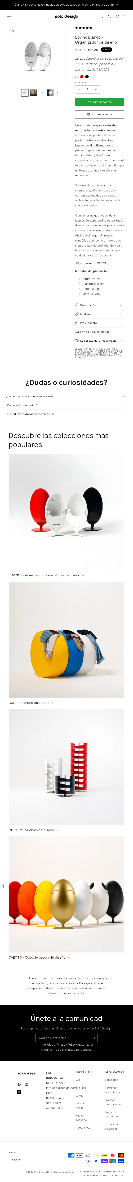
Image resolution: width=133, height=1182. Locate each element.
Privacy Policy (66, 1044)
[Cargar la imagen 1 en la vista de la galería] (24, 92)
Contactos (111, 1079)
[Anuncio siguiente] (126, 5)
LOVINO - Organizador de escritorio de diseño (44, 575)
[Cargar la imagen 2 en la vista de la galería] (33, 92)
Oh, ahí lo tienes (81, 1105)
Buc (78, 1079)
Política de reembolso (113, 1175)
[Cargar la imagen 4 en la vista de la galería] (50, 92)
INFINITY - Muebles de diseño (31, 830)
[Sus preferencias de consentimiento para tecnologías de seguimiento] (3, 886)
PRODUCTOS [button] (85, 1072)
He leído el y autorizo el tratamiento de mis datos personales (67, 1047)
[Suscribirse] (93, 1038)
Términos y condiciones (112, 1090)
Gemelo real (83, 1128)
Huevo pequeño (81, 1118)
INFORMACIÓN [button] (114, 1072)
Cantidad (80, 82)
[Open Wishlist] (117, 16)
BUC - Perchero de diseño (29, 703)
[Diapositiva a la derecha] (58, 93)
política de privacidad (111, 1126)
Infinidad (81, 1087)
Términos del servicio (113, 1171)
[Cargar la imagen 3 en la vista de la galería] (41, 92)
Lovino (80, 1095)
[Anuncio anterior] (7, 5)
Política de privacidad (89, 1171)
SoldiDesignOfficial (43, 1172)
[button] (9, 16)
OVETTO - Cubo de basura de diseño (37, 957)
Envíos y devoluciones (113, 1102)
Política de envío (92, 1175)
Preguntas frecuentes (112, 1114)
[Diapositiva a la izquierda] (17, 93)
